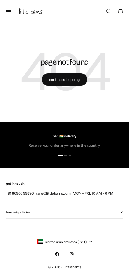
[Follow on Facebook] (57, 254)
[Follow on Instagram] (71, 254)
